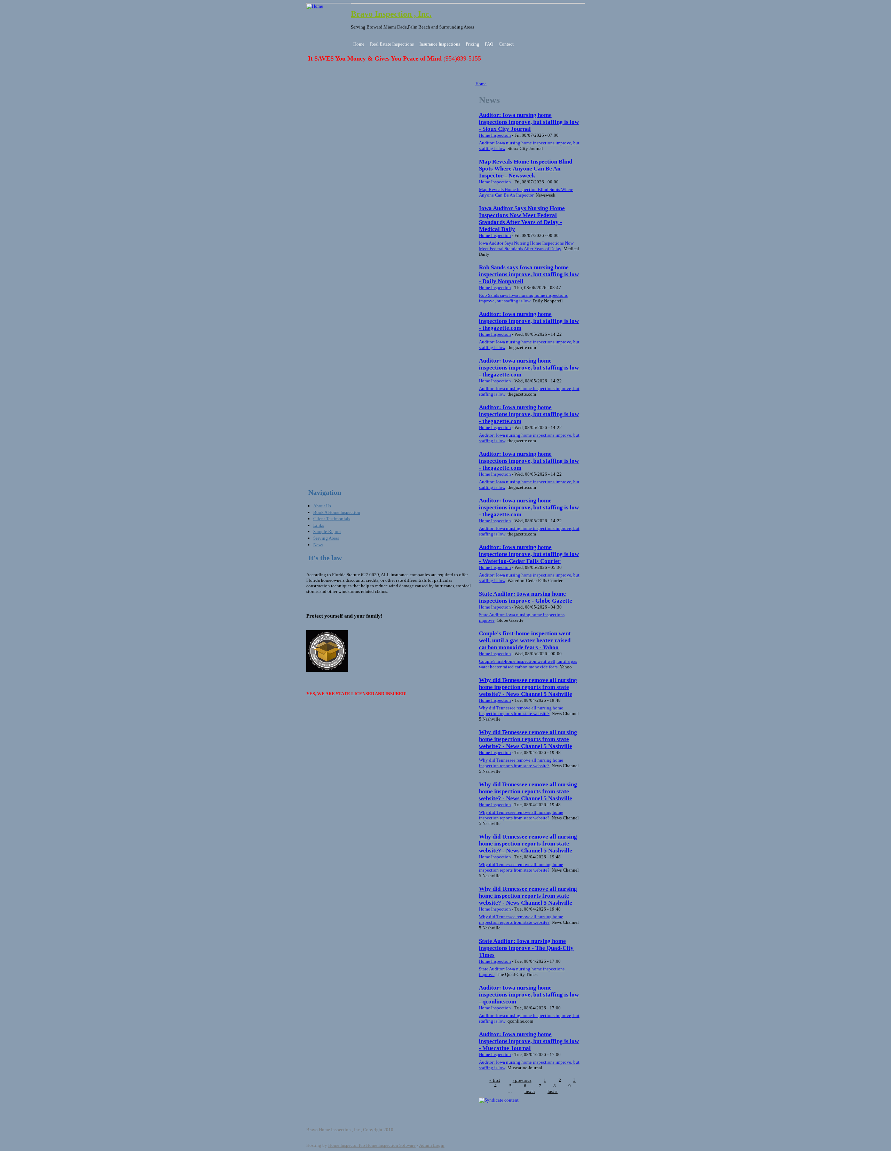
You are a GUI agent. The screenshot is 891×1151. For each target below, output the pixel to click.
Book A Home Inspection (336, 512)
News (318, 544)
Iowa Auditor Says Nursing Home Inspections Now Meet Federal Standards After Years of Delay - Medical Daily (522, 218)
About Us (322, 505)
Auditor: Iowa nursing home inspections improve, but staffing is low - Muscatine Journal (529, 1041)
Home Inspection (495, 135)
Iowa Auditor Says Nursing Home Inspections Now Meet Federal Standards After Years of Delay (526, 245)
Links (318, 525)
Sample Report (327, 531)
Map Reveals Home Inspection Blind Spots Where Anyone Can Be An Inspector (526, 192)
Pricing (472, 44)
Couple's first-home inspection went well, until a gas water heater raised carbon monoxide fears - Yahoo (525, 640)
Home (358, 44)
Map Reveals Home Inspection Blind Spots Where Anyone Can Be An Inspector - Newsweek (525, 168)
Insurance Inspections (439, 44)
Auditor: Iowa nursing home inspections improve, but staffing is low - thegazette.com (529, 321)
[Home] (314, 6)
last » (552, 1091)
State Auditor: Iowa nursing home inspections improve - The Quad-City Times (526, 948)
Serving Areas (326, 538)
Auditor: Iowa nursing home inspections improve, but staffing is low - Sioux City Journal (529, 122)
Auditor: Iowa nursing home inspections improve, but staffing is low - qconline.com (529, 994)
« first (494, 1080)
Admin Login (431, 1145)
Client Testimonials (331, 518)
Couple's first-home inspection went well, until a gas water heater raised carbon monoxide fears (528, 664)
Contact (506, 44)
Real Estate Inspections (392, 44)
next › (530, 1091)
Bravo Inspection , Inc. (391, 13)
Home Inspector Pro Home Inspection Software (372, 1145)
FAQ (489, 44)
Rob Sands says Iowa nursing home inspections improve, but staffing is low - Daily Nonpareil (529, 274)
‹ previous (522, 1080)
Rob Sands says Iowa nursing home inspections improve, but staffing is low (523, 298)
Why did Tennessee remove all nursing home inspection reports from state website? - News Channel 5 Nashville (528, 687)
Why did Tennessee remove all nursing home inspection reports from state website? (521, 710)
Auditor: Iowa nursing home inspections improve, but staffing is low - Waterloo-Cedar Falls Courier (529, 554)
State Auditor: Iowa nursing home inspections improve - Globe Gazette (525, 597)
